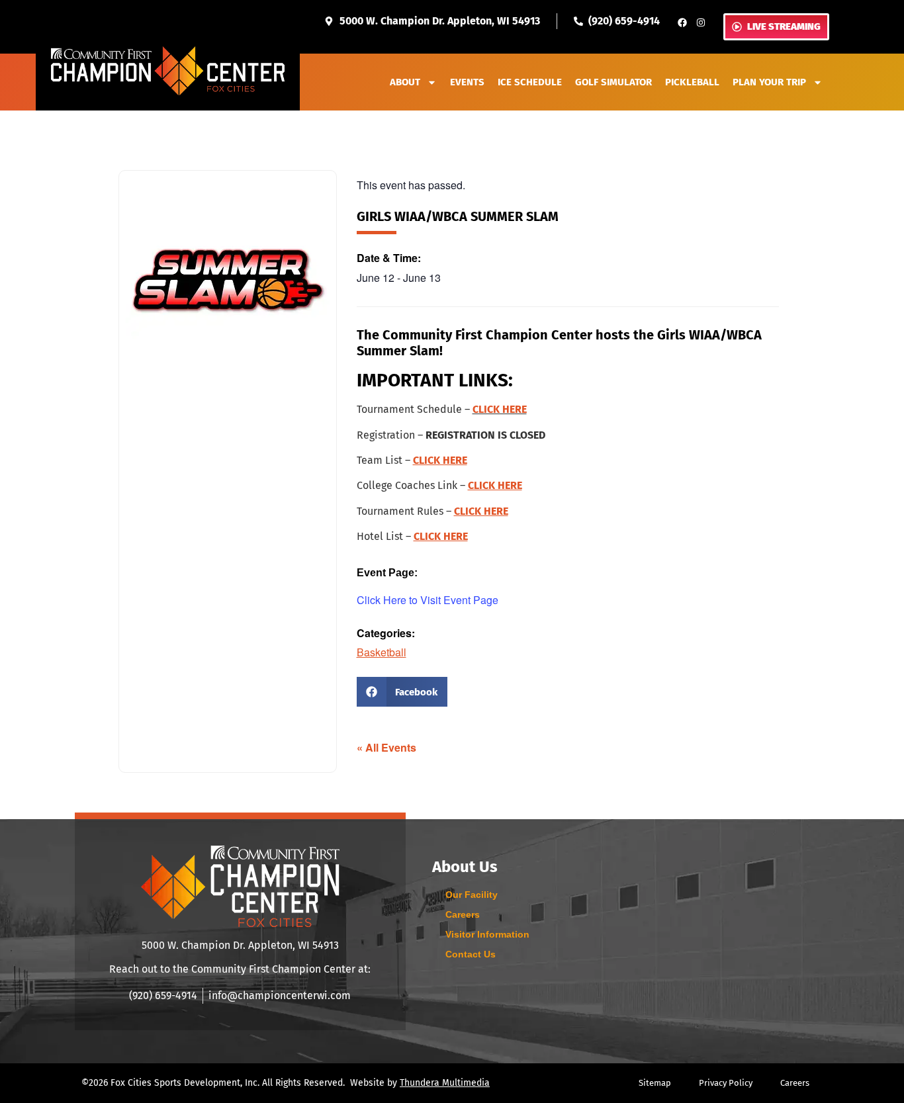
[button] (402, 692)
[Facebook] (682, 22)
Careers (462, 914)
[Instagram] (701, 22)
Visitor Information (487, 934)
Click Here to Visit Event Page (427, 599)
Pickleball (692, 82)
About (405, 82)
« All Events (386, 747)
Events (467, 82)
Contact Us (470, 954)
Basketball (381, 652)
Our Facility (471, 894)
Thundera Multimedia (445, 1082)
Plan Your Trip (769, 82)
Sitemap (655, 1083)
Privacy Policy (725, 1083)
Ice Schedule (530, 82)
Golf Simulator (613, 82)
